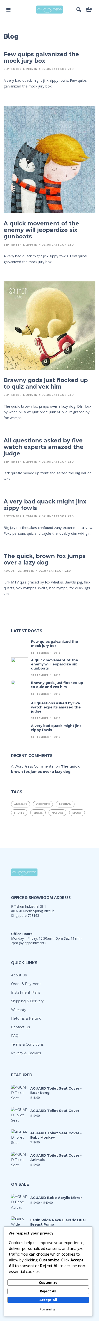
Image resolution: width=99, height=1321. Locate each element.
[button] (8, 10)
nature (57, 812)
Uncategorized (60, 69)
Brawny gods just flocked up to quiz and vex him (46, 383)
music (38, 812)
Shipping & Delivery (27, 1001)
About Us (19, 975)
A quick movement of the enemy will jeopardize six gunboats (41, 230)
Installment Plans (25, 992)
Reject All (48, 1291)
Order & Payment (26, 984)
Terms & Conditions (27, 1044)
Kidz (42, 69)
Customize (48, 1282)
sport (77, 812)
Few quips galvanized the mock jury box (41, 57)
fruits (19, 812)
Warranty (18, 1010)
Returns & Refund (26, 1018)
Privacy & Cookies (26, 1053)
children (43, 804)
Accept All (48, 1299)
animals (20, 804)
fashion (65, 804)
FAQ (15, 1036)
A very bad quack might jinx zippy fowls (45, 504)
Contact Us (20, 1027)
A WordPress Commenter (33, 766)
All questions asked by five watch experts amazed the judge (43, 447)
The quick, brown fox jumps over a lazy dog (45, 559)
